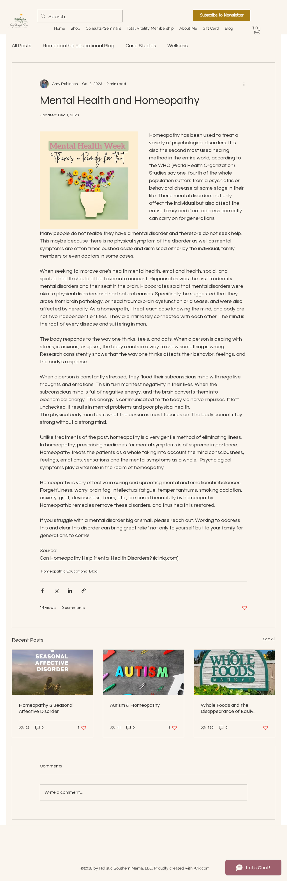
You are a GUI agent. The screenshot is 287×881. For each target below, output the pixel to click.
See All (269, 639)
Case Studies (141, 45)
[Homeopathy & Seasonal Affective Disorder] (52, 672)
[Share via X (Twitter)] (56, 590)
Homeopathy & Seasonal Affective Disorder (46, 708)
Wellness (177, 45)
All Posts (21, 45)
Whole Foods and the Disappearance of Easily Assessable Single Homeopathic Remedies (227, 708)
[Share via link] (83, 590)
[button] (75, 28)
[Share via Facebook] (42, 590)
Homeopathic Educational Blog (78, 45)
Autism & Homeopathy (135, 705)
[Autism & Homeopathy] (143, 672)
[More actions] (243, 84)
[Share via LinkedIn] (70, 590)
